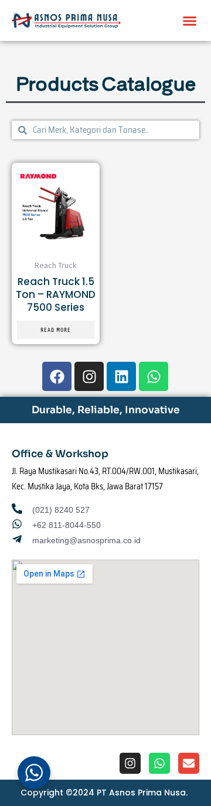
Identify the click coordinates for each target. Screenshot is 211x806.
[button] (190, 20)
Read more (55, 330)
